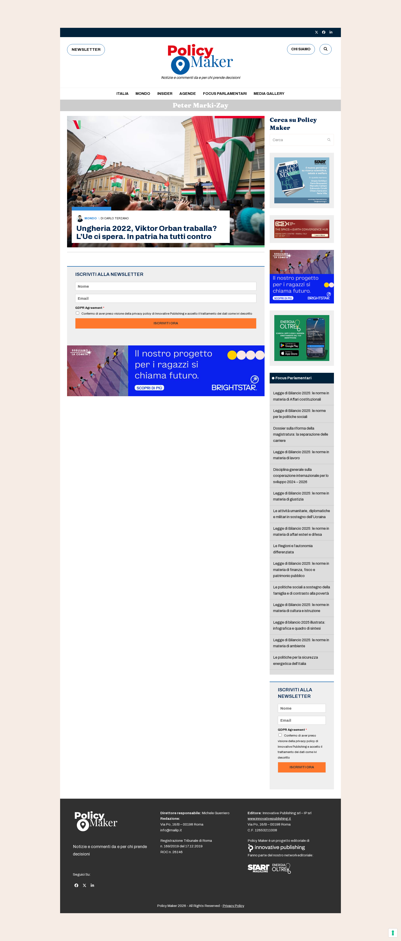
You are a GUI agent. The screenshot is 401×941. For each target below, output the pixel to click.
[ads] (166, 395)
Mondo (90, 218)
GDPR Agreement (89, 307)
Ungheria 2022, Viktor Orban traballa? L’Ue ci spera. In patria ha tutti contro (146, 232)
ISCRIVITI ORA (166, 323)
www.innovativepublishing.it (269, 818)
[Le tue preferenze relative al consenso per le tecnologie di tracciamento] (392, 932)
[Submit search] (329, 140)
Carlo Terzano (116, 218)
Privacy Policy (233, 906)
